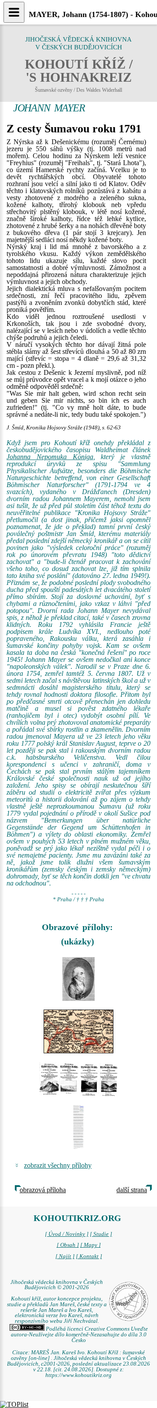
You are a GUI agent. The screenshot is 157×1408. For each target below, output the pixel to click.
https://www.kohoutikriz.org (78, 1375)
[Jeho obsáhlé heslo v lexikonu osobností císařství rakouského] (78, 1127)
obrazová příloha (43, 1190)
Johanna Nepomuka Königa (50, 456)
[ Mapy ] (90, 1245)
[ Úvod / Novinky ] (67, 1234)
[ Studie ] (101, 1234)
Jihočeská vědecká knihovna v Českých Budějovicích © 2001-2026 (56, 1285)
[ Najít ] (65, 1256)
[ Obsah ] (68, 1245)
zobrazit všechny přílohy (58, 1165)
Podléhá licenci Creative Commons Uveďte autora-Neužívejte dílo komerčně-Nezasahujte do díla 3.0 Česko (79, 1334)
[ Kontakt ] (89, 1256)
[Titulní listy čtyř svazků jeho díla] (78, 1079)
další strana (131, 1190)
